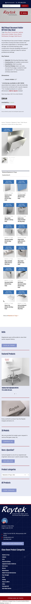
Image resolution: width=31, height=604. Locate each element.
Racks (3, 577)
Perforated (5, 36)
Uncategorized (5, 586)
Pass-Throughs (5, 575)
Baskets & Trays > (13, 315)
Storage (11, 36)
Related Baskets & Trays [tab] (9, 172)
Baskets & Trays (16, 122)
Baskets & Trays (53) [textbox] (14, 475)
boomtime (14, 598)
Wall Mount (18, 36)
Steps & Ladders (6, 582)
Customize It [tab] (6, 175)
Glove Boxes (5, 566)
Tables (3, 584)
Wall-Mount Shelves (6, 588)
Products (8, 122)
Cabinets (4, 557)
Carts (3, 559)
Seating (4, 579)
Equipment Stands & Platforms (9, 564)
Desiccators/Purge (6, 561)
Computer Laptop (17, 32)
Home (3, 122)
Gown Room (18, 34)
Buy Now (8, 32)
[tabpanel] (15, 375)
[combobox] (11, 5)
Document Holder (7, 34)
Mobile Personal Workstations (9, 573)
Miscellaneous (5, 570)
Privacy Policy (21, 598)
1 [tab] (14, 394)
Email (17, 598)
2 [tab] (16, 394)
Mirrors (4, 568)
